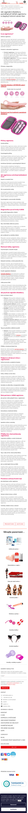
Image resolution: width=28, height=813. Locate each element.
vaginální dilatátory (11, 79)
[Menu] (24, 1)
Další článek (20, 524)
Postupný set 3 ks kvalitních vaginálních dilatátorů (13, 113)
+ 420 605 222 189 (7, 697)
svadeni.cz (5, 704)
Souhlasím (13, 809)
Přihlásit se (5, 687)
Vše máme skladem (7, 728)
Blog (2, 737)
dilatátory (18, 335)
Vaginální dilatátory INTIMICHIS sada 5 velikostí (13, 85)
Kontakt (4, 712)
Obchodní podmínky (8, 720)
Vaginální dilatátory (6, 274)
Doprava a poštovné (8, 718)
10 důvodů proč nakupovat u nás (13, 740)
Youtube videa (6, 706)
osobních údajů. (11, 684)
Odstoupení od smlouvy (10, 723)
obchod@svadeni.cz (8, 695)
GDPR (19, 801)
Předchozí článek (9, 524)
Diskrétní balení (7, 725)
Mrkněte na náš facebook (9, 699)
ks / (14, 747)
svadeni (5, 701)
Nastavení (13, 804)
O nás (3, 715)
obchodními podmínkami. (13, 683)
